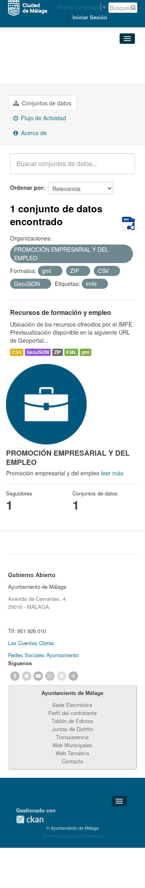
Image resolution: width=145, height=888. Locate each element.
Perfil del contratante (72, 713)
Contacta (72, 761)
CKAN (30, 819)
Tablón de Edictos (72, 721)
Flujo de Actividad (42, 118)
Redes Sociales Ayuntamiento (43, 655)
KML (71, 352)
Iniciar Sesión (89, 17)
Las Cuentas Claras (31, 643)
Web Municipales (72, 745)
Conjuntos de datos (45, 103)
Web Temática (72, 753)
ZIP (57, 352)
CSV (17, 352)
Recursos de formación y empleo (60, 312)
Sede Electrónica (72, 705)
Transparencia (72, 737)
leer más (112, 473)
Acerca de (33, 133)
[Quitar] (42, 258)
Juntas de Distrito (72, 729)
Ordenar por (26, 187)
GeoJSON (38, 352)
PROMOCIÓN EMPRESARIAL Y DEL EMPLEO (67, 70)
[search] (123, 168)
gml (85, 352)
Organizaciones (36, 56)
